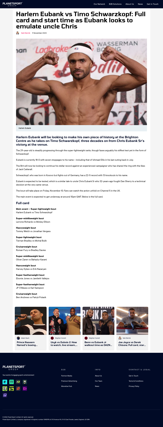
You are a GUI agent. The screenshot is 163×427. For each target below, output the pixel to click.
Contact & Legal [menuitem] (140, 370)
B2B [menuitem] (63, 370)
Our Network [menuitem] (99, 4)
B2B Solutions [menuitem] (115, 4)
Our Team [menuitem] (98, 381)
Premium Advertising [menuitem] (69, 381)
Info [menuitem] (98, 370)
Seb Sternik (25, 33)
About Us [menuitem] (130, 4)
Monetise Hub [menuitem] (66, 386)
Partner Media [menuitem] (66, 376)
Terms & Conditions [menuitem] (136, 381)
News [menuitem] (140, 4)
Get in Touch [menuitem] (152, 4)
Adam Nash (25, 338)
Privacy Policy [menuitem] (134, 386)
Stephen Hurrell (60, 338)
